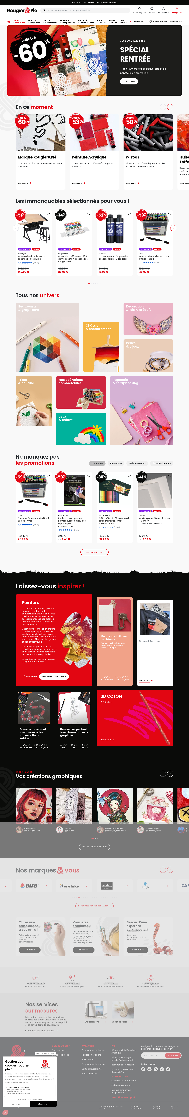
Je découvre (137, 950)
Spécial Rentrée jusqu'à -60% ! (94, 2)
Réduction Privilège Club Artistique (123, 1051)
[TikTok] (168, 1069)
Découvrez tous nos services (40, 1031)
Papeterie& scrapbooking (125, 381)
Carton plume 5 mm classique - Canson (155, 519)
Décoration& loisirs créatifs (138, 308)
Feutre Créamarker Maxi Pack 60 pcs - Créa (33, 519)
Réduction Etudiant (91, 1055)
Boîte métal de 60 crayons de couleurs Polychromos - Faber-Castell (114, 521)
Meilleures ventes (137, 463)
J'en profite (129, 81)
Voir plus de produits (94, 552)
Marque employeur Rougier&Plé (121, 1091)
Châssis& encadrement (98, 327)
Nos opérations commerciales (71, 381)
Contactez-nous (60, 1055)
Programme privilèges (93, 1050)
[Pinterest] (156, 1069)
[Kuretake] (34, 885)
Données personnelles (136, 1108)
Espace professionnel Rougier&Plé (122, 1071)
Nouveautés (116, 463)
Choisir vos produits (76, 537)
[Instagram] (162, 1069)
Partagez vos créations (94, 847)
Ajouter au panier (36, 271)
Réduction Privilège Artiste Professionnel (122, 1059)
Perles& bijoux (132, 345)
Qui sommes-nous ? (121, 1085)
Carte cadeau (59, 1050)
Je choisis (29, 950)
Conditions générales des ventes (111, 1108)
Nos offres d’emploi (123, 1097)
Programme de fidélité (93, 1064)
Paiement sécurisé (157, 1108)
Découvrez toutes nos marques (94, 906)
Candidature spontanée (123, 1080)
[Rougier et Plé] (17, 1055)
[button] (163, 10)
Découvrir (23, 183)
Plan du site (174, 1108)
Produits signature (162, 463)
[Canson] (155, 885)
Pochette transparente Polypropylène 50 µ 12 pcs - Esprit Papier (72, 521)
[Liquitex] (74, 885)
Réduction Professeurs (122, 1065)
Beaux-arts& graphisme (28, 308)
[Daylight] (115, 885)
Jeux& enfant (66, 418)
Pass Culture (88, 1059)
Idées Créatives (89, 1073)
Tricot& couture (26, 381)
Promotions (97, 463)
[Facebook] (143, 1069)
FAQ (54, 1059)
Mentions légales (15, 1107)
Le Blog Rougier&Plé (92, 1069)
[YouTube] (149, 1069)
